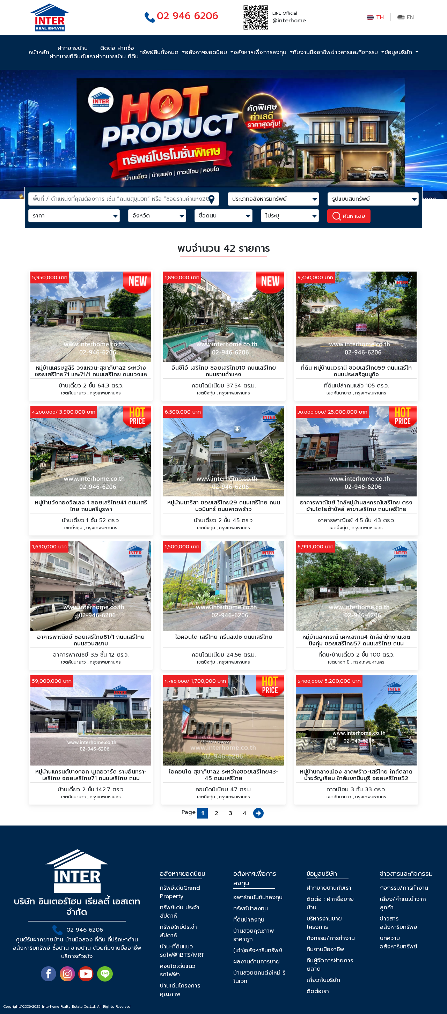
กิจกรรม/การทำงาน (331, 938)
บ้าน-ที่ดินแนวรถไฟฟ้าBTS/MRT (182, 950)
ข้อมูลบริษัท (399, 52)
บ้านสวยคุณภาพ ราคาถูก (253, 935)
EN (409, 17)
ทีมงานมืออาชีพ (311, 52)
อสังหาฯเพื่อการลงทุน (261, 52)
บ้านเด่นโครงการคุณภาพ (180, 990)
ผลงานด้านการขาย (256, 961)
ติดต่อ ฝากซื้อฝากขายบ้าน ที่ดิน (117, 52)
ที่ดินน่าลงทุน (248, 920)
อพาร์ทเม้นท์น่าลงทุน (258, 897)
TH (379, 17)
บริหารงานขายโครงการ (324, 923)
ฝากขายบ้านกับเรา (329, 888)
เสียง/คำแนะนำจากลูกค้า (403, 903)
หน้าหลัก (39, 52)
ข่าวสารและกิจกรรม (355, 52)
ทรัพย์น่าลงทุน (250, 908)
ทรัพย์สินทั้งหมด (160, 52)
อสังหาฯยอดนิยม (207, 52)
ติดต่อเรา (318, 991)
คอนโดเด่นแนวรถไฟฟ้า (177, 970)
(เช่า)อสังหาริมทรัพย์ (257, 950)
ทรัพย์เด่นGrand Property (180, 892)
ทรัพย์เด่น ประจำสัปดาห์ (179, 911)
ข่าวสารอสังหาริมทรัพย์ (398, 923)
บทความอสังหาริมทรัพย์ (398, 942)
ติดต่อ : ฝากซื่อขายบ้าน (330, 903)
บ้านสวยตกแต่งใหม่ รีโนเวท (259, 977)
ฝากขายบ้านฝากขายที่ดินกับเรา (72, 52)
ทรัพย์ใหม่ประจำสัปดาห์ (178, 931)
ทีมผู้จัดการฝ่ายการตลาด (330, 964)
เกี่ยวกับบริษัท (323, 980)
